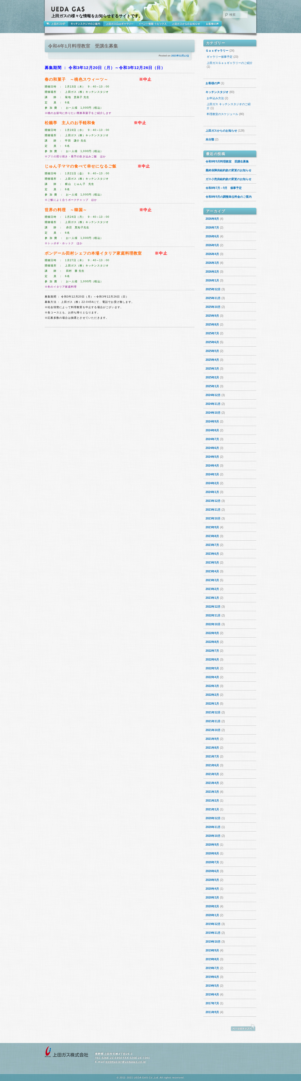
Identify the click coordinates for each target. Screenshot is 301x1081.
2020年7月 (212, 862)
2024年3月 (212, 474)
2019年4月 (212, 994)
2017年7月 (212, 1003)
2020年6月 (212, 871)
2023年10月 (213, 518)
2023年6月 (212, 553)
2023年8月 (212, 536)
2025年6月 (212, 342)
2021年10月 (213, 730)
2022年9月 (212, 633)
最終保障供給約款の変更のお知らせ (228, 170)
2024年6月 (212, 448)
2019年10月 (213, 941)
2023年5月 (212, 562)
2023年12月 (213, 500)
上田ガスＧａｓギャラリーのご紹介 (230, 63)
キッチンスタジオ (217, 92)
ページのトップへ (243, 1027)
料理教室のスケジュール (222, 114)
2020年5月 (212, 880)
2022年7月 (212, 650)
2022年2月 (212, 694)
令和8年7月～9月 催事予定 (224, 188)
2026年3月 (212, 262)
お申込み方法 (215, 98)
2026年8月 (212, 218)
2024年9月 (212, 421)
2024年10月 (213, 412)
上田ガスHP (56, 23)
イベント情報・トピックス (152, 23)
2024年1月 (212, 492)
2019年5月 (212, 985)
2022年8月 (212, 642)
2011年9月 (212, 1012)
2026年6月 (212, 236)
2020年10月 (213, 835)
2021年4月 (212, 783)
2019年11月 (213, 932)
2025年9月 (212, 315)
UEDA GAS (68, 9)
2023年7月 (212, 545)
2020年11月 (213, 827)
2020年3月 (212, 897)
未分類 (210, 139)
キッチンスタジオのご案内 (85, 23)
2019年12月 (213, 924)
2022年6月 (212, 659)
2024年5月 (212, 456)
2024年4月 (212, 465)
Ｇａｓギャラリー (217, 50)
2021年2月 (212, 800)
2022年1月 (212, 703)
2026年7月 (212, 227)
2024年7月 (212, 439)
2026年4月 (212, 254)
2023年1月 (212, 597)
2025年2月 (212, 377)
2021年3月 (212, 791)
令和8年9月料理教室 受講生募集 (227, 161)
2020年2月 (212, 906)
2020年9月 (212, 844)
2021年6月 (212, 765)
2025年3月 (212, 368)
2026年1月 (212, 280)
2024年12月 (213, 395)
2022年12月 (213, 606)
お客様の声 (212, 23)
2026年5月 (212, 245)
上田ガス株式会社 (66, 1051)
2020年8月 (212, 853)
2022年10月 (213, 624)
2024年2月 (212, 483)
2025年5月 (212, 351)
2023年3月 (212, 580)
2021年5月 (212, 774)
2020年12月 (213, 818)
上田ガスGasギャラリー (119, 23)
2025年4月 (212, 359)
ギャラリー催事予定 (219, 56)
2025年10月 (213, 307)
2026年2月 (212, 271)
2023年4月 (212, 571)
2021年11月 (213, 721)
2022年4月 (212, 677)
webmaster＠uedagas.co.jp (125, 1061)
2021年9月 (212, 739)
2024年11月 (213, 404)
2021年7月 (212, 756)
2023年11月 (213, 509)
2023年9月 (212, 527)
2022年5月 (212, 668)
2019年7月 (212, 968)
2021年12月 (213, 712)
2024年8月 (212, 430)
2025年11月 (213, 298)
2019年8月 (212, 959)
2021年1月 (212, 809)
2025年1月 (212, 386)
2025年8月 (212, 324)
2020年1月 (212, 915)
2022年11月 (213, 615)
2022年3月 (212, 686)
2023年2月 (212, 589)
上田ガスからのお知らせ (186, 23)
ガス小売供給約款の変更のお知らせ (228, 179)
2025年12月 (213, 289)
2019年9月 (212, 950)
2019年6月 (212, 977)
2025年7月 (212, 333)
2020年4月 (212, 888)
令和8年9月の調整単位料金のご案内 (229, 196)
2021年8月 (212, 747)
